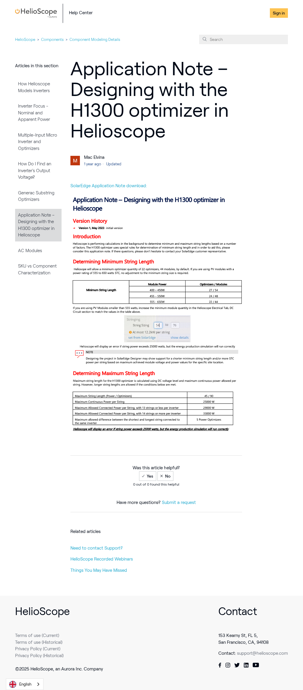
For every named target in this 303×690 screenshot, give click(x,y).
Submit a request (179, 502)
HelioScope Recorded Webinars (101, 559)
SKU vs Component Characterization (37, 269)
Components (52, 39)
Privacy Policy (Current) (37, 648)
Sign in (279, 13)
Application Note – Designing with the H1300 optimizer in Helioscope (36, 225)
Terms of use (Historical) (38, 642)
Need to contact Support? (96, 548)
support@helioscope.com (262, 653)
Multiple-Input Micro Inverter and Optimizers (37, 142)
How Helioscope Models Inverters (34, 87)
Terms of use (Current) (37, 635)
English (25, 684)
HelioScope (25, 39)
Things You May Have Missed (98, 570)
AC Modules (30, 250)
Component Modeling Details (95, 39)
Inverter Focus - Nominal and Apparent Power (34, 113)
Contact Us (255, 13)
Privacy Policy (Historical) (39, 655)
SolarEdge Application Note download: (108, 185)
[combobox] (24, 684)
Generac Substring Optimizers (36, 196)
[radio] (147, 476)
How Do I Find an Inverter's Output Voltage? (34, 170)
